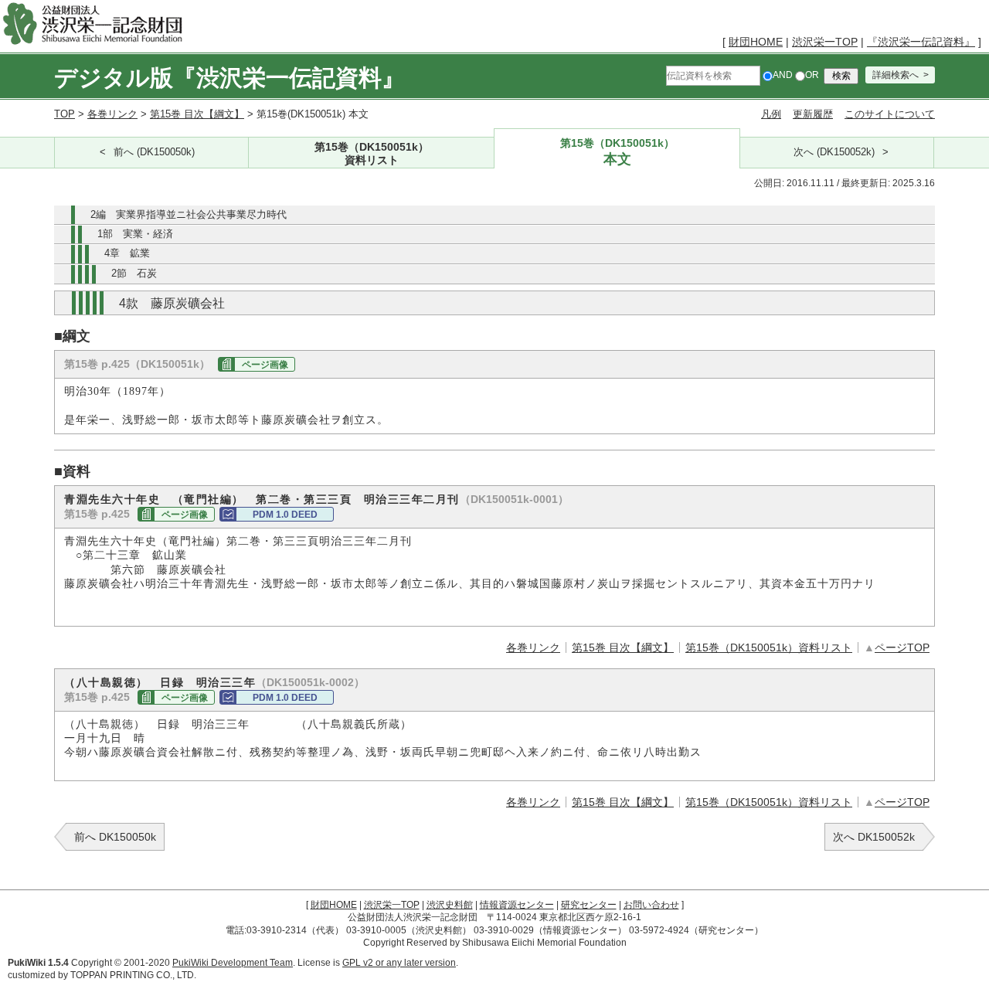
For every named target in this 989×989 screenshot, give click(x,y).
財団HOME (756, 42)
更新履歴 (813, 114)
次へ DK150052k (874, 837)
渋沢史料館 (450, 904)
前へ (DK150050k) (154, 152)
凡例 (771, 114)
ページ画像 (265, 364)
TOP (64, 114)
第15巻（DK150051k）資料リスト (768, 647)
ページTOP (902, 647)
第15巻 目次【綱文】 (197, 114)
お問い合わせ (651, 904)
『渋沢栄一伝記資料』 (921, 42)
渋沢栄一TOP (825, 42)
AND (783, 75)
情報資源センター (517, 904)
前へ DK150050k (115, 837)
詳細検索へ (895, 75)
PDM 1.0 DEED (285, 514)
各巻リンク (112, 114)
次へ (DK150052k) (834, 152)
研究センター (589, 904)
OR (812, 75)
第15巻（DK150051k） (371, 153)
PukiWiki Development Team (232, 962)
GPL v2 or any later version (399, 962)
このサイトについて (890, 114)
